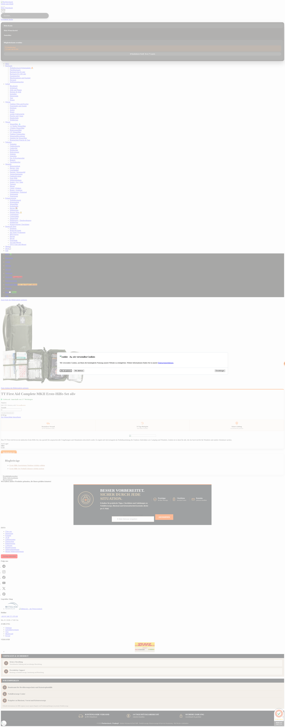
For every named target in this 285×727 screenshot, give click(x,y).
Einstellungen (220, 371)
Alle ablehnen (79, 371)
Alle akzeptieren (66, 371)
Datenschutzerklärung (165, 363)
